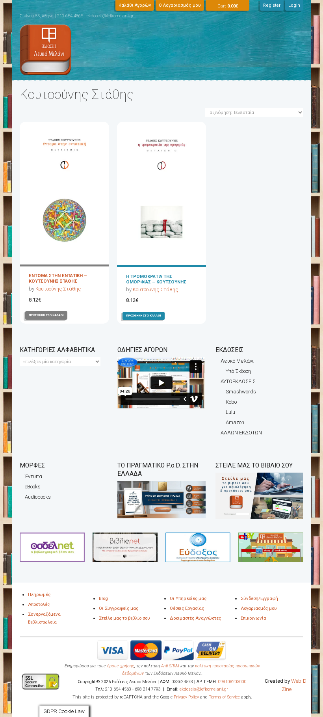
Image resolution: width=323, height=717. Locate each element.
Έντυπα (33, 476)
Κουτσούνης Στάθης (58, 289)
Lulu (230, 412)
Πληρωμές (39, 594)
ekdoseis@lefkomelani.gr (204, 689)
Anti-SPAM (170, 666)
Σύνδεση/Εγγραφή (259, 598)
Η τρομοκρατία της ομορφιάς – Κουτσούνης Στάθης (156, 282)
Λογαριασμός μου (259, 608)
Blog (103, 598)
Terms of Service (224, 697)
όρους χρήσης (120, 666)
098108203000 (232, 681)
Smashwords (241, 392)
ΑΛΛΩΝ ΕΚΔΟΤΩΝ (241, 433)
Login (294, 5)
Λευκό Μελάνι (237, 361)
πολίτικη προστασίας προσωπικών (227, 666)
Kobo (231, 402)
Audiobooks (38, 497)
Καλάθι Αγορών (135, 5)
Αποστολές (39, 604)
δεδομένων (133, 673)
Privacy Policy (186, 697)
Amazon (235, 422)
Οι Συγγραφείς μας (118, 608)
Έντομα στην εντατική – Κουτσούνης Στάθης (58, 278)
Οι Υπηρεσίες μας (188, 598)
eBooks (33, 487)
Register (271, 5)
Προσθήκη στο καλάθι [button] (46, 315)
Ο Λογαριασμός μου (180, 5)
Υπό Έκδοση (238, 371)
